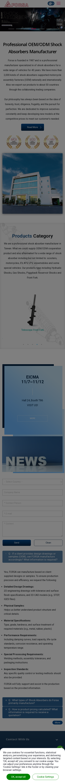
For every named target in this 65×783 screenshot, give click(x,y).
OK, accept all (18, 776)
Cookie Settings (45, 776)
